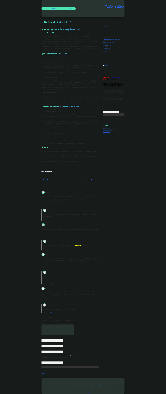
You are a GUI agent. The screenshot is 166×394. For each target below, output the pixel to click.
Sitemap (43, 373)
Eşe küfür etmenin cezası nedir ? (108, 51)
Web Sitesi (43, 349)
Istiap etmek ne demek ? (48, 179)
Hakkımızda (70, 8)
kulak (50, 171)
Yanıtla (49, 205)
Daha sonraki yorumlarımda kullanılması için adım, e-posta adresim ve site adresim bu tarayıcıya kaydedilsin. (58, 357)
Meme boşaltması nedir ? (107, 45)
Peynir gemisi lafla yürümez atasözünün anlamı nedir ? (111, 39)
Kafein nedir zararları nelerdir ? (90, 179)
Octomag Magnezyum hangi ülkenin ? (109, 42)
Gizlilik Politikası (53, 8)
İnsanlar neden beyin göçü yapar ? (108, 23)
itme (43, 171)
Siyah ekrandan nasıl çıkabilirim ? (108, 29)
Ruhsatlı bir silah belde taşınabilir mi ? (109, 36)
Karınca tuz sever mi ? (106, 132)
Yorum (43, 323)
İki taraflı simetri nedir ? (106, 26)
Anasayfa (45, 8)
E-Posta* (43, 343)
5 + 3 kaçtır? (44, 360)
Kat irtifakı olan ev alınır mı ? (107, 128)
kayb (46, 171)
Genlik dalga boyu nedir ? (107, 48)
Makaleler (46, 168)
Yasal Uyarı (62, 8)
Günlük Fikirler (115, 6)
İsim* (42, 338)
